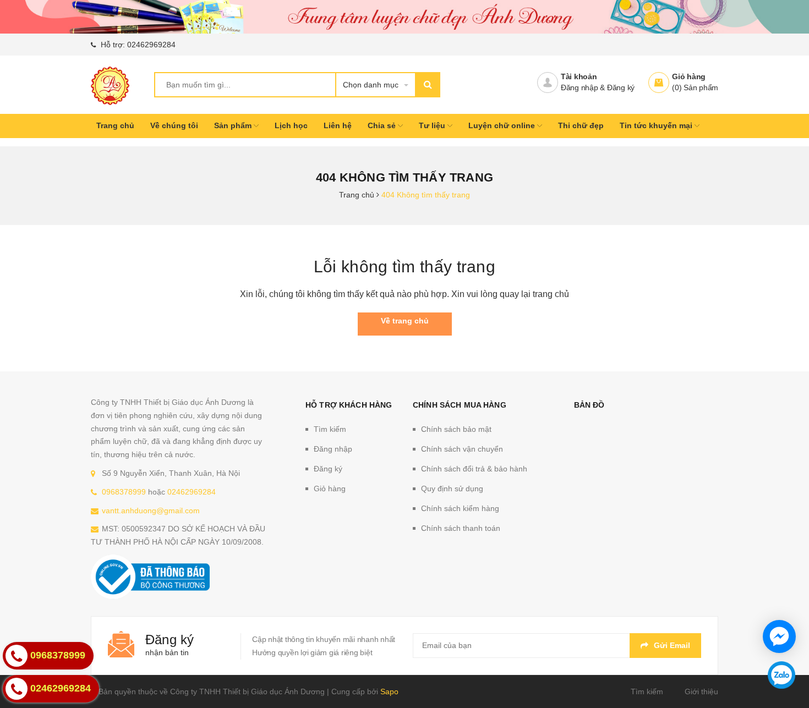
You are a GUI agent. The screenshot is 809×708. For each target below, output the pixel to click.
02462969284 (151, 44)
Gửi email (672, 645)
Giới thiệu (701, 691)
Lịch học (291, 125)
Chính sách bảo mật (456, 429)
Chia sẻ (383, 125)
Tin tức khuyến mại (657, 125)
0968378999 (124, 491)
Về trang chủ (405, 320)
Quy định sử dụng (452, 488)
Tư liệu (433, 125)
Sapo (389, 691)
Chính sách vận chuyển (462, 448)
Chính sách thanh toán (460, 528)
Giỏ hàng (689, 76)
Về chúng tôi (174, 125)
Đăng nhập (579, 87)
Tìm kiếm (330, 429)
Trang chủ (115, 125)
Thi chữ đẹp (581, 125)
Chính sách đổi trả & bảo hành (474, 468)
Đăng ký (621, 87)
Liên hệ (338, 125)
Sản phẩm (234, 125)
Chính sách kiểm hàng (460, 508)
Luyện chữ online (502, 125)
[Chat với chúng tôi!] (779, 636)
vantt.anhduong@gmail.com (151, 510)
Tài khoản (579, 76)
